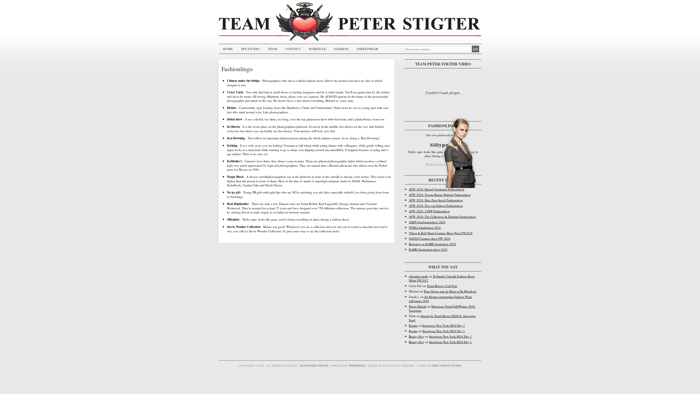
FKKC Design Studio (446, 365)
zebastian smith (418, 276)
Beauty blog (416, 336)
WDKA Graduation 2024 (425, 227)
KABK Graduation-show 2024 (428, 249)
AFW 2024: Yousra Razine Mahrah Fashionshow (440, 195)
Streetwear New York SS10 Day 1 (443, 325)
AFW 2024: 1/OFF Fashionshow (429, 211)
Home (228, 49)
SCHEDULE (317, 49)
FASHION (341, 49)
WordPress (357, 365)
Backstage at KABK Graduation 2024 (432, 244)
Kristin (413, 325)
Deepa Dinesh (417, 306)
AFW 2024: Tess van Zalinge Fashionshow (436, 206)
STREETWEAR (367, 49)
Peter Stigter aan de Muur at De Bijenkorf (450, 291)
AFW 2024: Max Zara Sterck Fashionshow (436, 200)
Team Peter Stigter (313, 365)
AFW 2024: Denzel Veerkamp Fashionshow (436, 189)
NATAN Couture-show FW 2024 (429, 238)
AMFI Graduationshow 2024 (427, 222)
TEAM (272, 49)
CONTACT (293, 49)
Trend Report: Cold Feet (442, 286)
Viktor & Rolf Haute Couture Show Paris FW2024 (440, 233)
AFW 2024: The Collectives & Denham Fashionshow (442, 217)
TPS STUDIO (250, 49)
